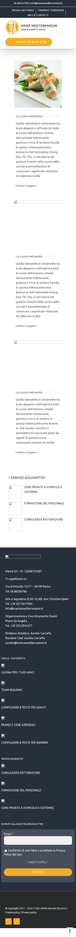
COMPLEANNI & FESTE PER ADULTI (23, 707)
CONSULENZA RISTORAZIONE (20, 772)
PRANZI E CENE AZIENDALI (18, 724)
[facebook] (8, 921)
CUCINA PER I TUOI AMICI (17, 672)
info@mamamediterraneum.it (46, 3)
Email (8, 834)
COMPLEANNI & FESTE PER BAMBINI (24, 742)
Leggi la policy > (38, 861)
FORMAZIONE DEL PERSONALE (21, 790)
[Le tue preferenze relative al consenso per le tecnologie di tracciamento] (69, 930)
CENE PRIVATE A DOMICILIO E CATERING (27, 807)
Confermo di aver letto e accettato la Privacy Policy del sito (34, 852)
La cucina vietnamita (29, 116)
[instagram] (16, 921)
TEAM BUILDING (11, 689)
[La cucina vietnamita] (38, 84)
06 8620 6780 (21, 3)
